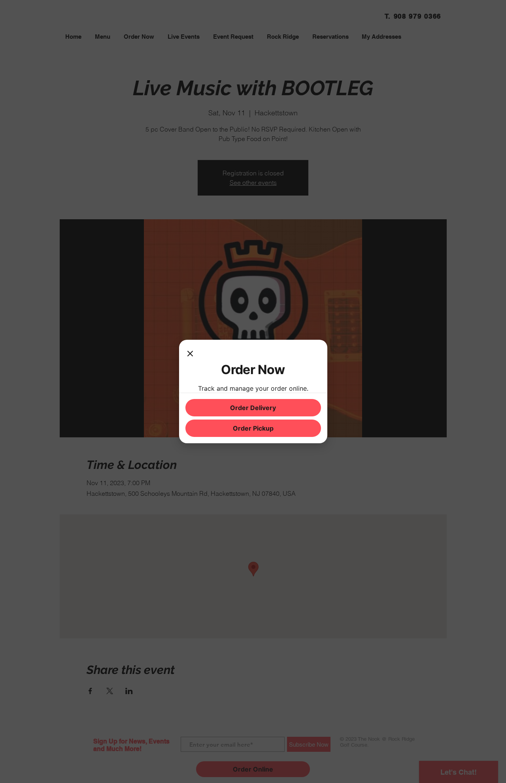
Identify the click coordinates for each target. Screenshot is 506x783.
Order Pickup (253, 428)
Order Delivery (253, 408)
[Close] (190, 354)
